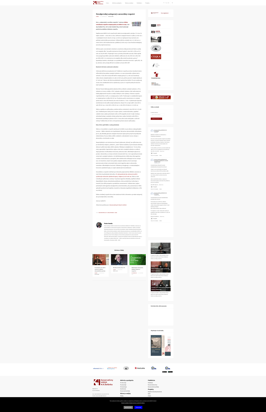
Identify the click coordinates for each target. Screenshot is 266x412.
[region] (161, 345)
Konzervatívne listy (103, 212)
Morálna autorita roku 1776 (119, 267)
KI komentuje (123, 387)
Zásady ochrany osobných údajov (137, 403)
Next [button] (169, 345)
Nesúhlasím (128, 407)
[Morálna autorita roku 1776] (119, 259)
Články (97, 16)
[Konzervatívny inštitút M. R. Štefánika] (98, 4)
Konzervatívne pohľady (153, 387)
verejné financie (110, 212)
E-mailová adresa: (154, 112)
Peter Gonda (110, 16)
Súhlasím (138, 407)
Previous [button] (152, 345)
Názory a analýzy (129, 3)
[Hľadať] (172, 2)
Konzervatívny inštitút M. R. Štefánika (160, 131)
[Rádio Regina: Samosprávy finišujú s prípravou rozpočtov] (137, 259)
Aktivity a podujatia (116, 3)
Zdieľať (160, 155)
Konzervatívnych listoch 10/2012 (118, 205)
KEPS (149, 393)
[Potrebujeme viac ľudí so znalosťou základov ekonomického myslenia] (100, 259)
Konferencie (123, 389)
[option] (100, 265)
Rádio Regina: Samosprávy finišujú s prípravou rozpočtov (137, 269)
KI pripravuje (123, 384)
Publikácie (139, 3)
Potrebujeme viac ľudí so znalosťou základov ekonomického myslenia (100, 269)
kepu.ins (156, 184)
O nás (107, 3)
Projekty (147, 3)
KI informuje (123, 382)
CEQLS (149, 396)
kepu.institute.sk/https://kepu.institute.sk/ (158, 208)
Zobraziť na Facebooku (154, 155)
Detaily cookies (125, 403)
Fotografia (155, 153)
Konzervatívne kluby (125, 391)
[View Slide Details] (164, 345)
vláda (116, 212)
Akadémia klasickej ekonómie (155, 391)
